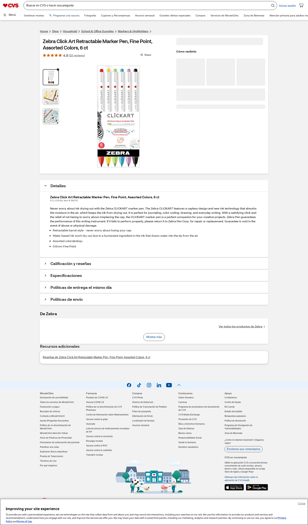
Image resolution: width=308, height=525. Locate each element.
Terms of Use (24, 521)
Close (301, 503)
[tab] (51, 77)
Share (147, 54)
